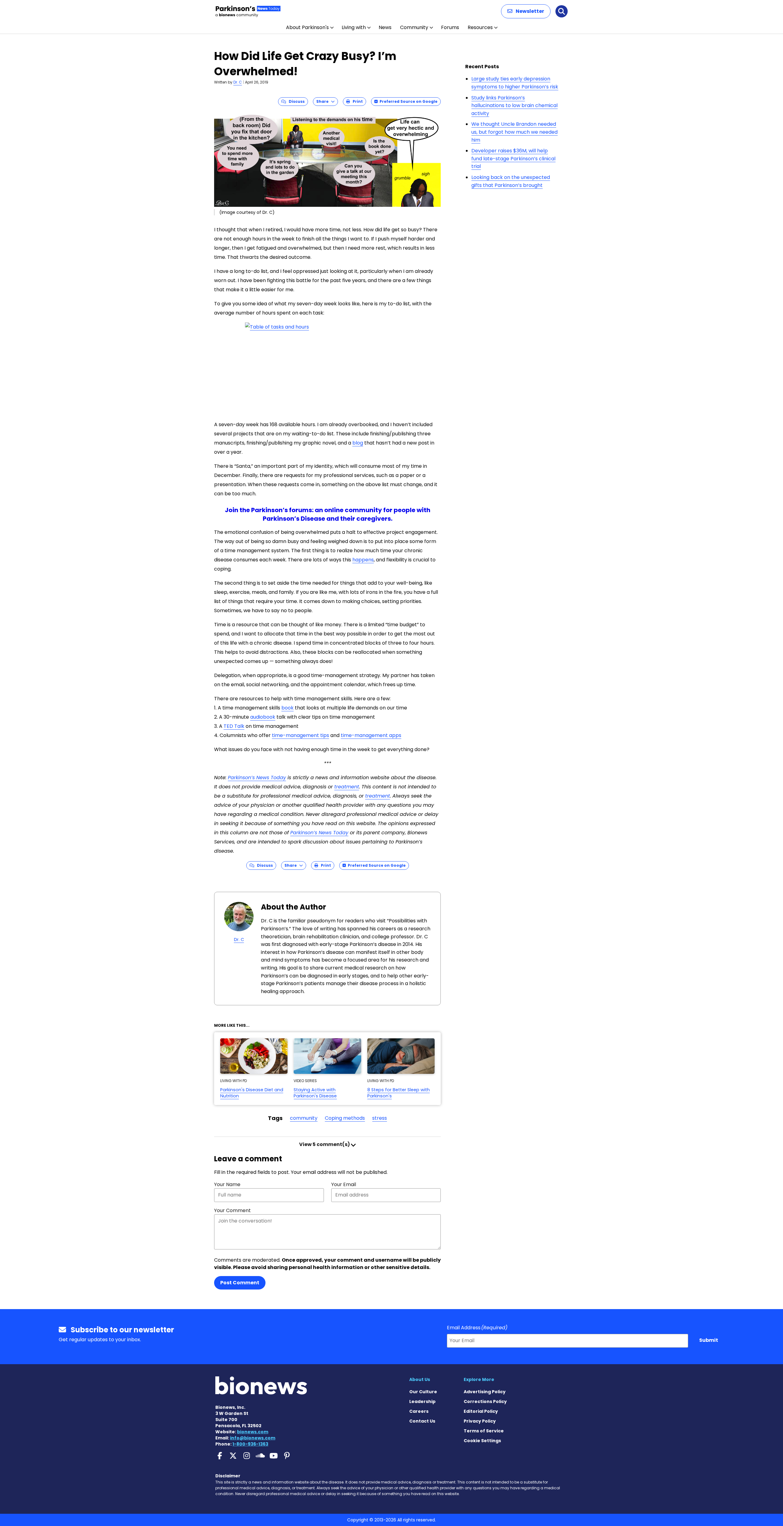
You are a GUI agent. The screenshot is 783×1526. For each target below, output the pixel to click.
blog (357, 442)
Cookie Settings (482, 1441)
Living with (354, 27)
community (303, 1118)
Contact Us (422, 1421)
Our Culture (423, 1392)
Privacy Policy (480, 1421)
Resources (480, 27)
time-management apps (371, 735)
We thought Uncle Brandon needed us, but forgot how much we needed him (514, 132)
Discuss (295, 101)
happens (363, 559)
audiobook (262, 716)
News (385, 27)
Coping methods (345, 1118)
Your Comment (232, 1210)
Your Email (343, 1184)
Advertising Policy (485, 1392)
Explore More (479, 1379)
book (287, 707)
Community (414, 27)
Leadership (422, 1401)
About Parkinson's (307, 27)
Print (356, 101)
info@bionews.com (252, 1438)
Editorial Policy (481, 1411)
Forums (450, 27)
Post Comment (239, 1282)
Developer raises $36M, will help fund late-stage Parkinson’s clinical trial (513, 158)
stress (379, 1118)
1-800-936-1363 (250, 1444)
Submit (708, 1340)
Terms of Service (484, 1431)
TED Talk (234, 726)
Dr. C (237, 82)
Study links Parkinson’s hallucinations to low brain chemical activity (514, 105)
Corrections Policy (485, 1401)
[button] (526, 11)
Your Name (227, 1184)
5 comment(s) (325, 1144)
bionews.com (252, 1432)
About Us (419, 1379)
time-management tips (300, 735)
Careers (419, 1411)
